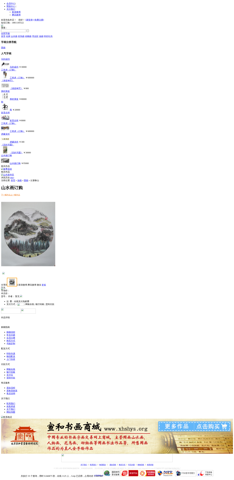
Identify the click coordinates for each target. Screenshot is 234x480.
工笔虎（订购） (8, 70)
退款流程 (10, 388)
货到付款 (10, 378)
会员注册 (10, 338)
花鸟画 (21, 36)
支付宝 (9, 375)
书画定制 (10, 343)
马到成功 (5, 59)
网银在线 (10, 369)
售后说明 (10, 393)
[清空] (12, 178)
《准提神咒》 (7, 80)
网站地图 (10, 412)
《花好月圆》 (7, 145)
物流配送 (10, 356)
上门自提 (10, 359)
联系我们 (10, 403)
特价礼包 (48, 36)
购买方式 (10, 341)
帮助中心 (10, 6)
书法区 (35, 36)
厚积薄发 (5, 91)
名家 (8, 36)
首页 (3, 36)
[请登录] (29, 20)
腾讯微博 (16, 15)
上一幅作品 (15, 195)
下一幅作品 (6, 195)
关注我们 (10, 9)
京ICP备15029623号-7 (172, 468)
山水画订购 (6, 155)
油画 (41, 36)
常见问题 (10, 335)
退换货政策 (11, 391)
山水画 (14, 36)
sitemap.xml (99, 475)
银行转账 (10, 372)
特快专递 (10, 353)
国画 (3, 47)
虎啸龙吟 (5, 134)
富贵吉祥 (5, 112)
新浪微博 (16, 12)
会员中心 (10, 3)
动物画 (28, 36)
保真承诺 (10, 406)
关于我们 (10, 409)
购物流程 (10, 332)
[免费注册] (39, 20)
